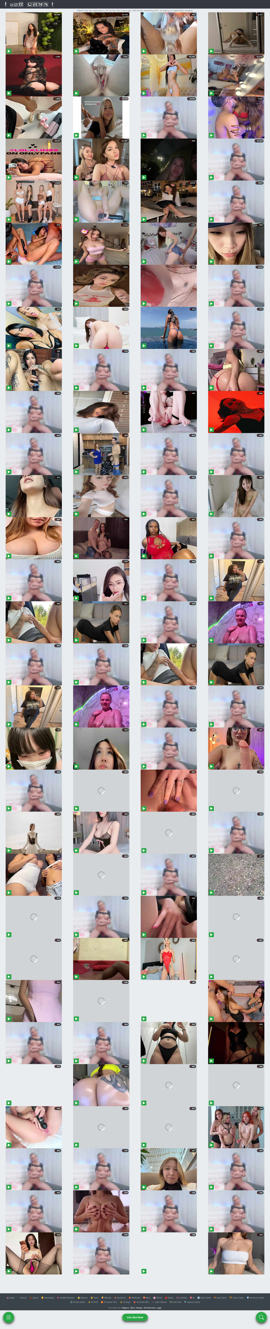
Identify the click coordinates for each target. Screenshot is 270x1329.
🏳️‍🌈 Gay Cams (220, 1297)
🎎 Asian (10, 1297)
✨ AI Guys (125, 1302)
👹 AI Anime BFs (141, 1302)
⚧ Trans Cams (236, 1297)
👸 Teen (94, 1297)
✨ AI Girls (93, 1302)
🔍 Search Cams (192, 1302)
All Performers (149, 1308)
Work (132, 1308)
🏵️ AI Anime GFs (109, 1302)
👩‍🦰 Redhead (134, 1297)
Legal (159, 1308)
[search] (261, 1317)
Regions (125, 1308)
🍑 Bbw (146, 1297)
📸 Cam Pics (175, 1302)
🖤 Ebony (22, 1297)
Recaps (139, 1308)
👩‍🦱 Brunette (120, 1297)
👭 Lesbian (181, 1297)
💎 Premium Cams (255, 1297)
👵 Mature (83, 1297)
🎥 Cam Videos (159, 1302)
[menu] (8, 1317)
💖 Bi (192, 1297)
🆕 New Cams (204, 1297)
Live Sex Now (135, 1317)
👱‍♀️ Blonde (106, 1297)
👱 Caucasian (47, 1297)
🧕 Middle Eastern (66, 1297)
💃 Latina (33, 1297)
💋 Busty (169, 1297)
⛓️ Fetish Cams (77, 1302)
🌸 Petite (157, 1297)
